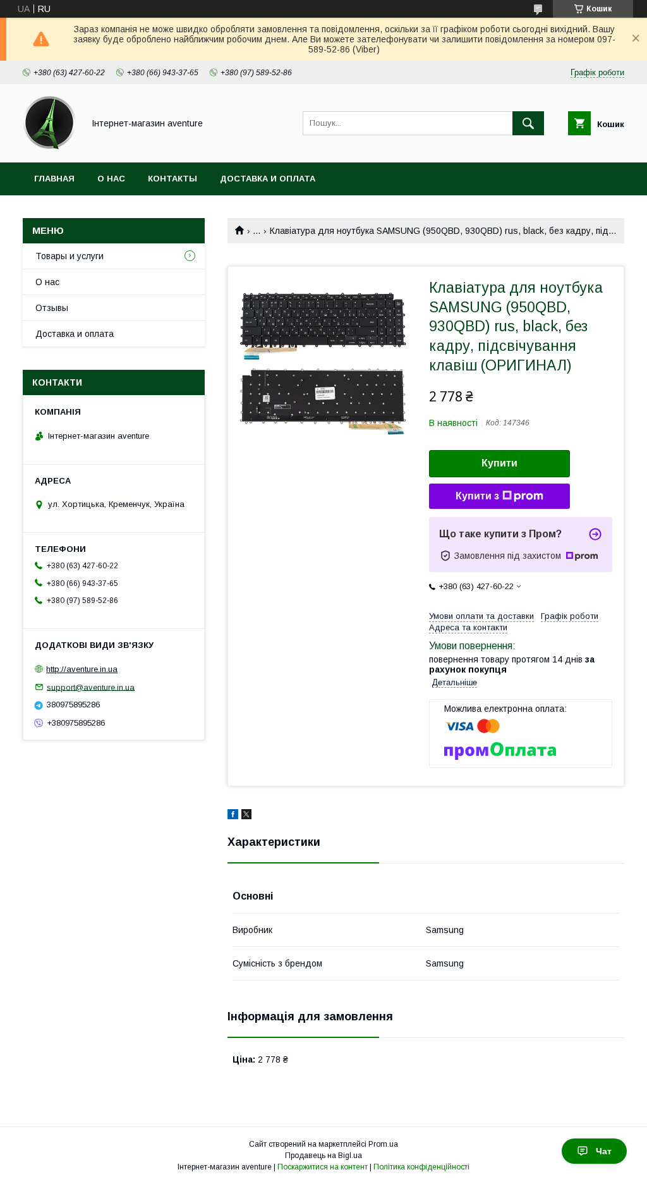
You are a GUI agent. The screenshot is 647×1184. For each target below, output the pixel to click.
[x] (246, 816)
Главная (54, 178)
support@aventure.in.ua (91, 687)
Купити (499, 463)
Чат (604, 1151)
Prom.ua (383, 1144)
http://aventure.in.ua (82, 669)
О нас (111, 178)
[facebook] (232, 816)
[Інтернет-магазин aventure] (49, 146)
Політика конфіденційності (421, 1167)
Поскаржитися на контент (322, 1167)
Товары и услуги (69, 256)
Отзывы (51, 308)
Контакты (172, 178)
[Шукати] (528, 123)
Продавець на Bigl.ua (323, 1155)
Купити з (477, 496)
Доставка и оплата (267, 178)
